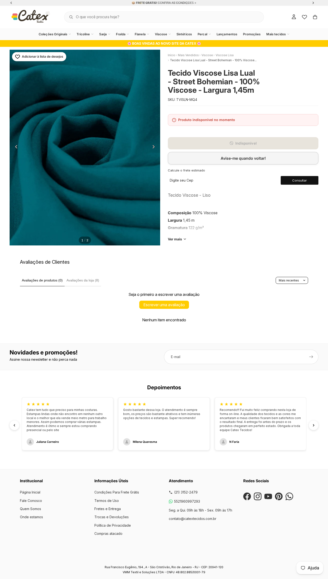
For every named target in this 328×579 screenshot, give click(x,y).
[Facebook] (247, 496)
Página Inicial (30, 492)
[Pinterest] (279, 496)
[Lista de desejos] (304, 17)
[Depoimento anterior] (14, 425)
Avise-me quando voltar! (243, 158)
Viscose (207, 55)
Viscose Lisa (225, 55)
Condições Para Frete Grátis (116, 492)
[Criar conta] (311, 357)
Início (171, 55)
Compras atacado (108, 533)
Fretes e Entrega (107, 509)
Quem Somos (30, 509)
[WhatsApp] (289, 496)
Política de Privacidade (112, 525)
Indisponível (246, 143)
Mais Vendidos (188, 55)
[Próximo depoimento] (313, 425)
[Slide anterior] (15, 147)
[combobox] (158, 17)
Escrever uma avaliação (164, 304)
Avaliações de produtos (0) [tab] (42, 280)
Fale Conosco (31, 501)
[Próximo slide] (155, 147)
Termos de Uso (106, 501)
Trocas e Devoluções (111, 517)
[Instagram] (257, 496)
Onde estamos (31, 517)
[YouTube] (268, 496)
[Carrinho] (315, 17)
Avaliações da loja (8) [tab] (83, 280)
